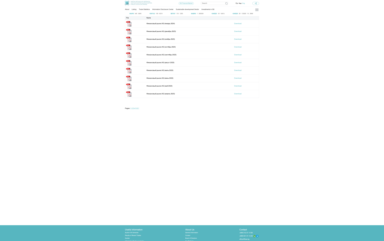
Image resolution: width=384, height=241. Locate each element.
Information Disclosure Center (162, 9)
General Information (191, 232)
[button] (226, 3)
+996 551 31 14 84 (246, 236)
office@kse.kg (244, 239)
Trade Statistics (144, 9)
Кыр (240, 3)
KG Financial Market (186, 3)
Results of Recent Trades (133, 235)
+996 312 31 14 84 (246, 233)
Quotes (127, 238)
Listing (134, 9)
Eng (243, 3)
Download (238, 23)
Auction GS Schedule (131, 232)
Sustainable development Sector (187, 9)
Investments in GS (208, 9)
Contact (187, 235)
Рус (237, 3)
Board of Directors (191, 238)
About (127, 9)
